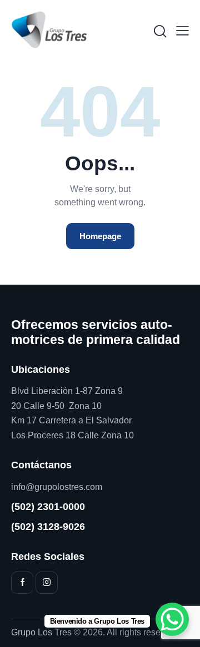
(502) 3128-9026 (48, 526)
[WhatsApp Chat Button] (172, 619)
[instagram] (47, 583)
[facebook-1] (22, 583)
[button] (182, 30)
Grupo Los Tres (41, 632)
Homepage (100, 236)
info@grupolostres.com (56, 487)
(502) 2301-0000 (48, 506)
